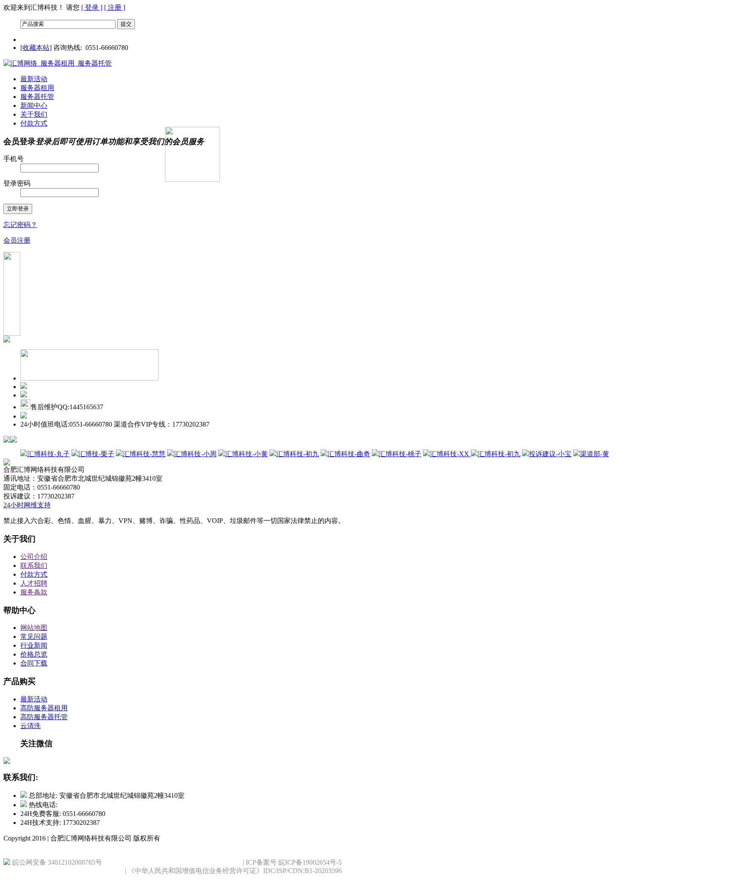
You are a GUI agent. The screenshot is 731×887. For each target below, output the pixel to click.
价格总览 (33, 654)
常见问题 (33, 636)
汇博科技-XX (450, 453)
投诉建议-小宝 (550, 453)
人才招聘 (33, 583)
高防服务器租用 (44, 708)
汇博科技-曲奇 (348, 453)
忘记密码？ (20, 224)
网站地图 (33, 627)
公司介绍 (33, 556)
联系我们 (33, 565)
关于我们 (33, 114)
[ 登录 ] (91, 7)
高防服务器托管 (44, 716)
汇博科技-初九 (297, 453)
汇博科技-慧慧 (144, 453)
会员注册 (16, 240)
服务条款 (33, 592)
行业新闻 (33, 645)
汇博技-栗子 (96, 453)
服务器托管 (37, 96)
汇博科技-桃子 (400, 453)
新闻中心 (33, 105)
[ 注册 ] (114, 7)
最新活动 (33, 78)
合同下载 (33, 663)
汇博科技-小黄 (246, 453)
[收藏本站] (36, 47)
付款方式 (33, 123)
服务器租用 (37, 87)
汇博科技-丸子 (48, 453)
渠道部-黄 (594, 453)
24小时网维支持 (27, 505)
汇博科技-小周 (195, 453)
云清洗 (30, 725)
